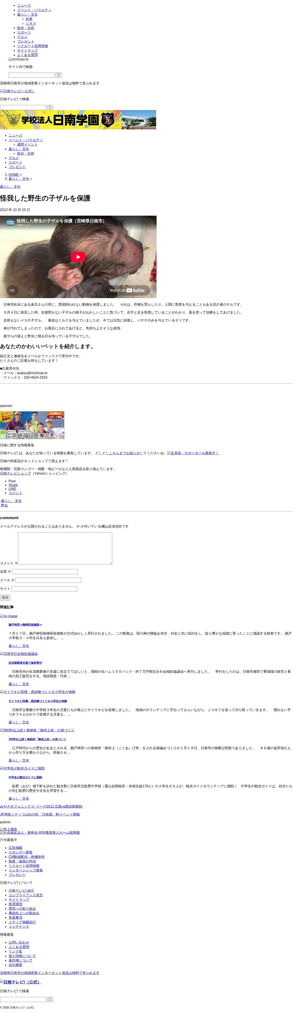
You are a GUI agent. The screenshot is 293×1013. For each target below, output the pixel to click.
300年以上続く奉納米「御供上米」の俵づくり (37, 739)
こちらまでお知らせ (124, 453)
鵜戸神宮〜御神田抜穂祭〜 (25, 624)
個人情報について (22, 956)
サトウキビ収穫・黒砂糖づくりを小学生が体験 (38, 701)
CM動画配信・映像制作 (27, 857)
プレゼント (17, 167)
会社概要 (15, 965)
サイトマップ (19, 899)
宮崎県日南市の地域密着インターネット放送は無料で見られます (50, 973)
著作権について (21, 960)
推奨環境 (15, 904)
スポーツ (15, 162)
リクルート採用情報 (24, 866)
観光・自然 (25, 153)
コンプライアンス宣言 (26, 895)
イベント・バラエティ (26, 140)
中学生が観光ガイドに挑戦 (25, 777)
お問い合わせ (19, 942)
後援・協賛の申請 (22, 861)
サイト (5, 588)
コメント (9, 563)
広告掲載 (15, 848)
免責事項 (15, 917)
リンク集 (15, 951)
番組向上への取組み (24, 913)
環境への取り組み (22, 908)
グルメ (14, 158)
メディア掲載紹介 (22, 922)
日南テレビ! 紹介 (21, 890)
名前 (5, 571)
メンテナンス (19, 926)
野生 (4, 505)
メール (7, 580)
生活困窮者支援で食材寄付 (25, 662)
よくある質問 (19, 947)
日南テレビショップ (15, 473)
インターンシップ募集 (26, 870)
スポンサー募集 (21, 852)
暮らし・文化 (19, 149)
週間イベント (27, 144)
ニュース (15, 135)
